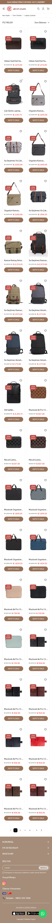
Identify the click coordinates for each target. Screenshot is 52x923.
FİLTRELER (7, 22)
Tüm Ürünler (17, 15)
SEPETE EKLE (13, 70)
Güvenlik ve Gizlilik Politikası (26, 907)
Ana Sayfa (6, 15)
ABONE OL (43, 868)
